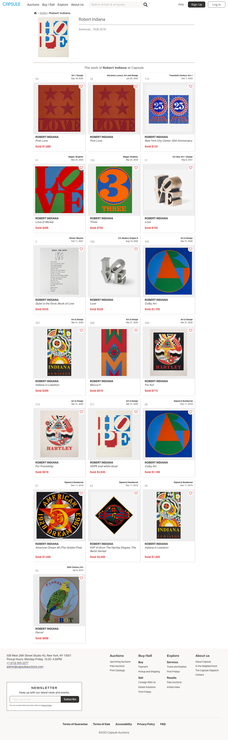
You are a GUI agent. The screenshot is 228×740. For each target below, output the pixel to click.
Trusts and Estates (176, 666)
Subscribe (70, 699)
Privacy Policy (47, 705)
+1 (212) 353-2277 (17, 663)
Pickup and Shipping (149, 671)
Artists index (173, 687)
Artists (43, 13)
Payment (143, 666)
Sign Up (196, 4)
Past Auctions (174, 682)
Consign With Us (147, 682)
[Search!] (146, 5)
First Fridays (144, 691)
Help (181, 4)
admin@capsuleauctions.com (25, 667)
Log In (216, 4)
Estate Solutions (147, 687)
